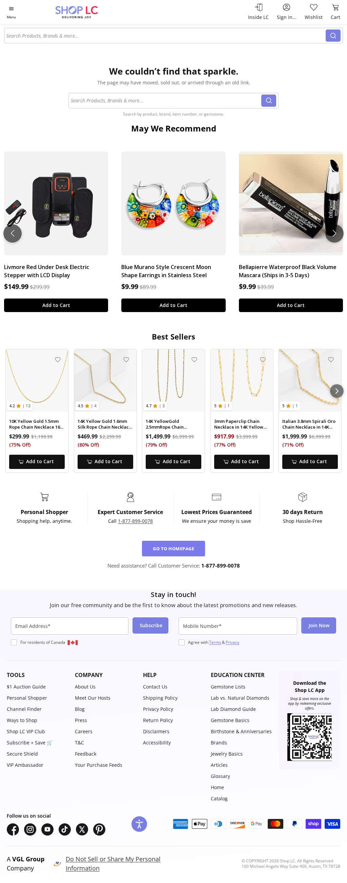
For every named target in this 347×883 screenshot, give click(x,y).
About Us (85, 686)
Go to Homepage (173, 549)
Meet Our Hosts (92, 698)
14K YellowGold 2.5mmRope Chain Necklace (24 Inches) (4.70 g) (173, 424)
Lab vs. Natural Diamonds (240, 698)
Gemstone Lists (228, 686)
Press (81, 720)
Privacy (232, 642)
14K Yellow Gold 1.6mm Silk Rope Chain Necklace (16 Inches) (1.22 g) (104, 424)
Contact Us (155, 686)
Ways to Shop (22, 720)
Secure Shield (22, 754)
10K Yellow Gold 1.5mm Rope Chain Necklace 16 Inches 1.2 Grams (34, 424)
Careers (84, 731)
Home (217, 787)
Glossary (220, 776)
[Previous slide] (12, 233)
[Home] (88, 12)
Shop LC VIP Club (26, 731)
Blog (80, 709)
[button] (37, 675)
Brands (219, 742)
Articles (219, 765)
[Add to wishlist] (58, 360)
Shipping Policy (160, 698)
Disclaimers (156, 731)
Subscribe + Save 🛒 (30, 742)
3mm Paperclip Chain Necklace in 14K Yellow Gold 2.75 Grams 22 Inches (238, 424)
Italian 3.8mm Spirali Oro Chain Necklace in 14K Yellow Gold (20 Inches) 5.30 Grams (308, 424)
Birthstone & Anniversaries (241, 731)
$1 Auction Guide (26, 686)
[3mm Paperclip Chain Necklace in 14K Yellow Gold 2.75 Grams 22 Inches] (242, 380)
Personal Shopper (27, 698)
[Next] (337, 391)
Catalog (219, 798)
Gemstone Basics (230, 720)
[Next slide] (334, 233)
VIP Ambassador (25, 765)
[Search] (333, 35)
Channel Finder (24, 709)
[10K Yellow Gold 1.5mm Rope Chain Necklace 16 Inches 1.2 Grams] (37, 380)
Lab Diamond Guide (233, 709)
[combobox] (165, 35)
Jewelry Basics (227, 754)
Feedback (85, 754)
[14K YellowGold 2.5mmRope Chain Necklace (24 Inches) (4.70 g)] (173, 380)
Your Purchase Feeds (98, 765)
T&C (79, 742)
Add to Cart (56, 305)
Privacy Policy (158, 709)
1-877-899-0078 (135, 521)
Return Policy (158, 720)
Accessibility (157, 742)
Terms (215, 642)
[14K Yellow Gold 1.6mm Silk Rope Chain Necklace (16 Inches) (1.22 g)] (105, 380)
